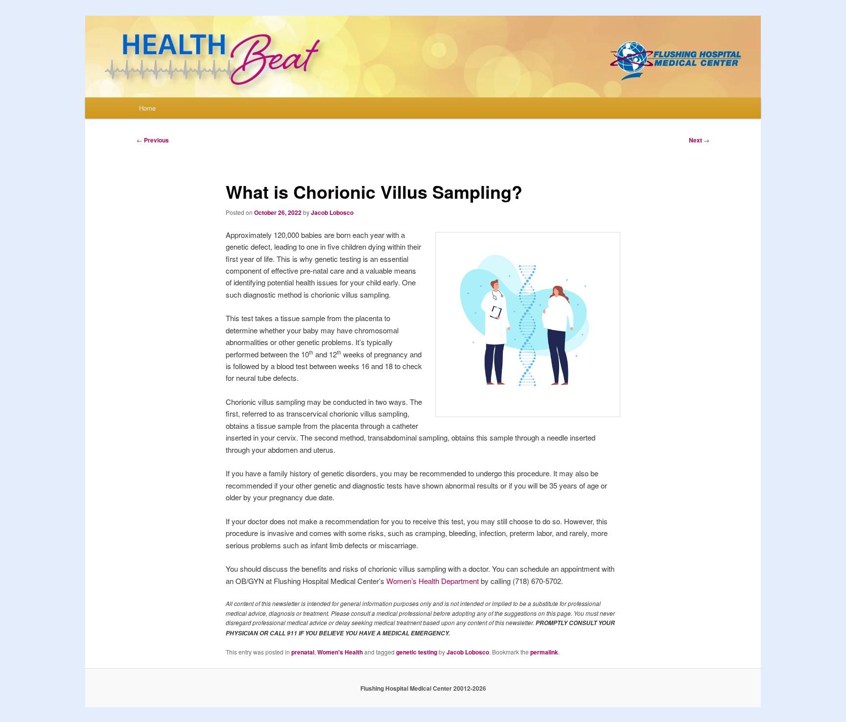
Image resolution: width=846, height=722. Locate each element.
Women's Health (340, 652)
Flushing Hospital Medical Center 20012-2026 (423, 688)
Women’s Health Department (432, 581)
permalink (544, 652)
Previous (153, 140)
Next (699, 140)
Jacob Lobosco (332, 212)
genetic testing (416, 652)
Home (147, 108)
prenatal (302, 652)
